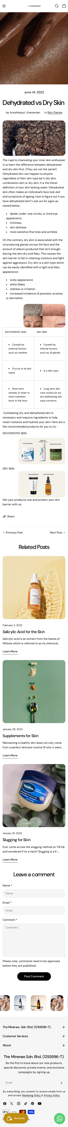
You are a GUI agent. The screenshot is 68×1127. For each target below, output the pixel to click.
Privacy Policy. (52, 1095)
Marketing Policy (31, 1095)
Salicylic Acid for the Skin (24, 631)
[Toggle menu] (4, 5)
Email (7, 902)
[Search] (56, 5)
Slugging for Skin (16, 839)
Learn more (10, 651)
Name (7, 885)
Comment (10, 920)
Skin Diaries (54, 112)
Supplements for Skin (20, 735)
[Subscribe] (61, 1083)
